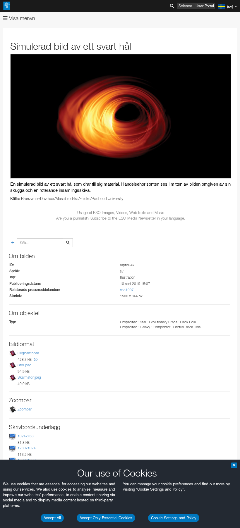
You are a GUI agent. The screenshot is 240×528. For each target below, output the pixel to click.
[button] (35, 359)
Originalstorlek (28, 353)
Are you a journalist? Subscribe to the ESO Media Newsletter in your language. (120, 218)
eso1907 (127, 290)
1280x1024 (27, 448)
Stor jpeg (25, 365)
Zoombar (25, 409)
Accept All (52, 517)
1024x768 (26, 436)
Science (185, 6)
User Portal (205, 6)
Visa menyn (21, 18)
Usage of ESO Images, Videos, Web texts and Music (120, 212)
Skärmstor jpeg (29, 377)
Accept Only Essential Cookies (106, 517)
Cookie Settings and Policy (173, 517)
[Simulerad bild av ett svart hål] (121, 116)
